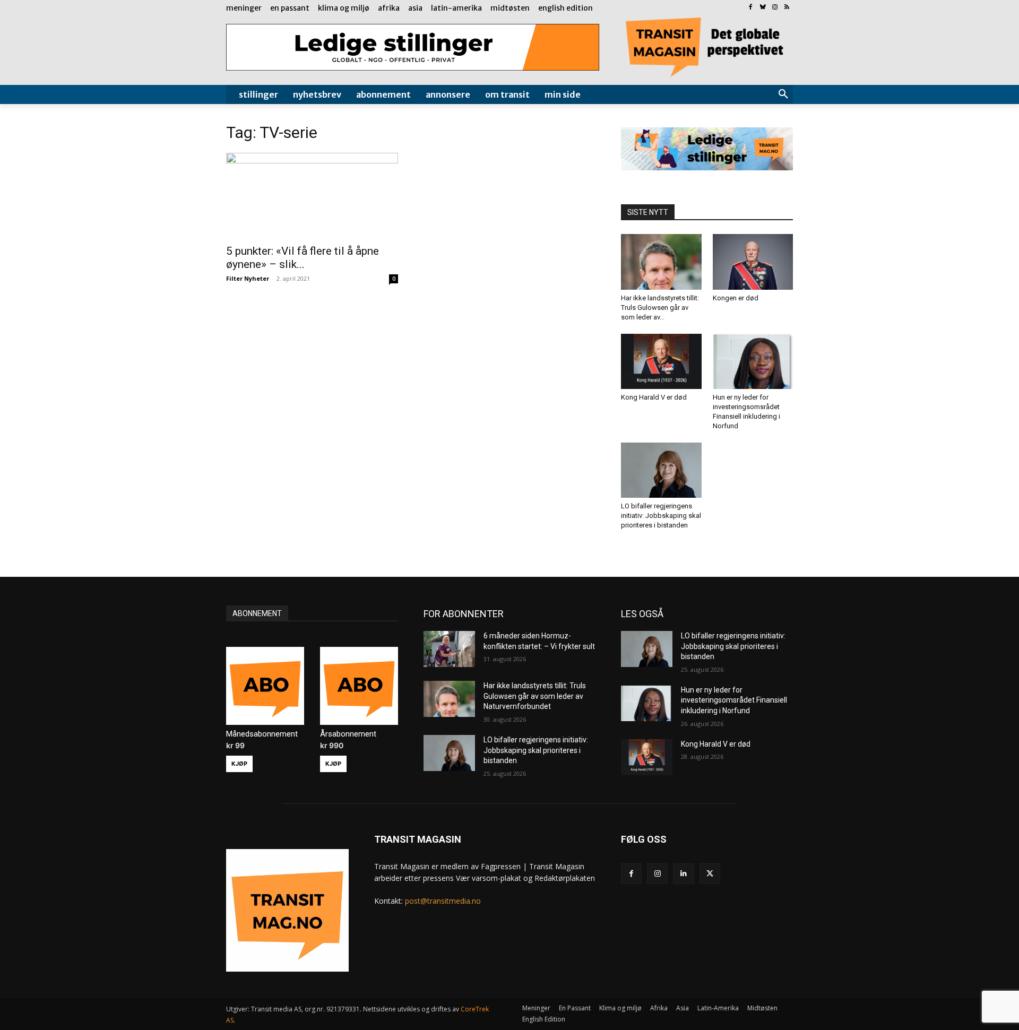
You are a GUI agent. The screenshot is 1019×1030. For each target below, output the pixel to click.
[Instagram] (774, 8)
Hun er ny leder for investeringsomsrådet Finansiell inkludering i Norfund (734, 700)
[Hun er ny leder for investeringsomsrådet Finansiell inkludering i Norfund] (753, 361)
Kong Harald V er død (654, 397)
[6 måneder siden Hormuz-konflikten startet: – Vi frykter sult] (449, 649)
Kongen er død (735, 298)
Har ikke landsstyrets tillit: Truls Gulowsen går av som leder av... (660, 307)
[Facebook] (751, 8)
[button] (783, 94)
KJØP (239, 763)
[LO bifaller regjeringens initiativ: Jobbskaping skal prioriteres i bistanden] (661, 470)
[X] (710, 873)
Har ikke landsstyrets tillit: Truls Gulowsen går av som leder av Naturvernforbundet (534, 696)
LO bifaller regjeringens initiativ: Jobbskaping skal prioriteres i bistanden (661, 515)
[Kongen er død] (753, 261)
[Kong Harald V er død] (661, 361)
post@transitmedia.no (443, 901)
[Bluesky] (763, 8)
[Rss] (787, 8)
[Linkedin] (683, 873)
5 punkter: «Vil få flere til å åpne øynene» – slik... (302, 258)
